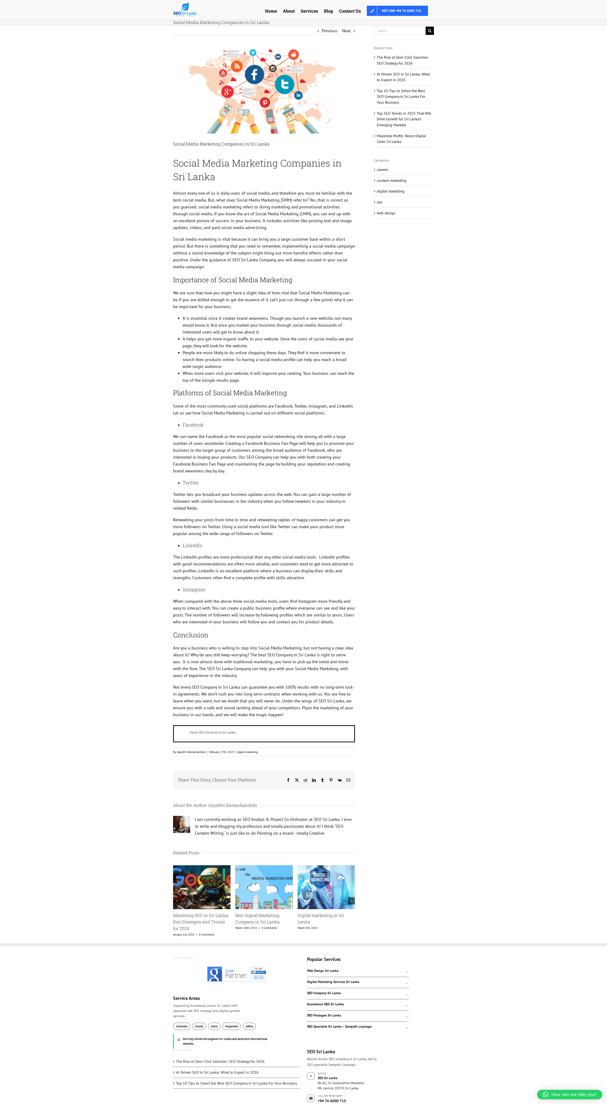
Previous (329, 30)
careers (382, 169)
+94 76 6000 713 (332, 1100)
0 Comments (271, 928)
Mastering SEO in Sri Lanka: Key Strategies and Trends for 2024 (325, 921)
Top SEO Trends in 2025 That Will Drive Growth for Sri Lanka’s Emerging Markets (404, 119)
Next (346, 30)
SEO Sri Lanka (245, 260)
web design (386, 213)
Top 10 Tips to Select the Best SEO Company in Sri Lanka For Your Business (401, 96)
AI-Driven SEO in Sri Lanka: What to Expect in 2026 (217, 1072)
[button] (176, 900)
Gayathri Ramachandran (191, 752)
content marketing (391, 180)
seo (379, 202)
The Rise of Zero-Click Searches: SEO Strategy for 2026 (220, 1061)
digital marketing (247, 752)
